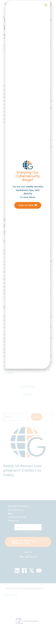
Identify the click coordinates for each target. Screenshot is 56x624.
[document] (28, 312)
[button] (46, 5)
